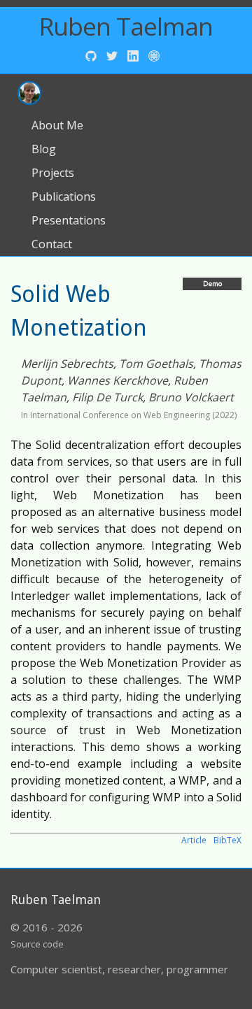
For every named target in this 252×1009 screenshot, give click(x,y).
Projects (52, 172)
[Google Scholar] (154, 54)
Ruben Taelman (126, 26)
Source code (37, 944)
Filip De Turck (107, 397)
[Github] (92, 54)
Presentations (68, 220)
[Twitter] (113, 54)
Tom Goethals (156, 363)
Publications (63, 196)
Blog (43, 149)
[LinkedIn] (134, 54)
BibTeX (227, 840)
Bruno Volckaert (191, 397)
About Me (57, 125)
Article (193, 840)
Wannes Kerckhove (117, 380)
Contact (51, 244)
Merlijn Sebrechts (67, 363)
